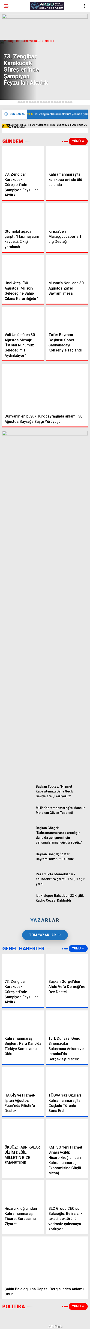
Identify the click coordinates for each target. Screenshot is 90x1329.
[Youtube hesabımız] (57, 1321)
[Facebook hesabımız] (15, 1321)
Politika (13, 56)
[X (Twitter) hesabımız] (29, 1321)
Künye (12, 103)
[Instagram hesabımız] (43, 1321)
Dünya (12, 66)
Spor (11, 75)
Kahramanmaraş (21, 112)
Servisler (14, 94)
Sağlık (12, 84)
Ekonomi (14, 47)
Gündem (13, 38)
